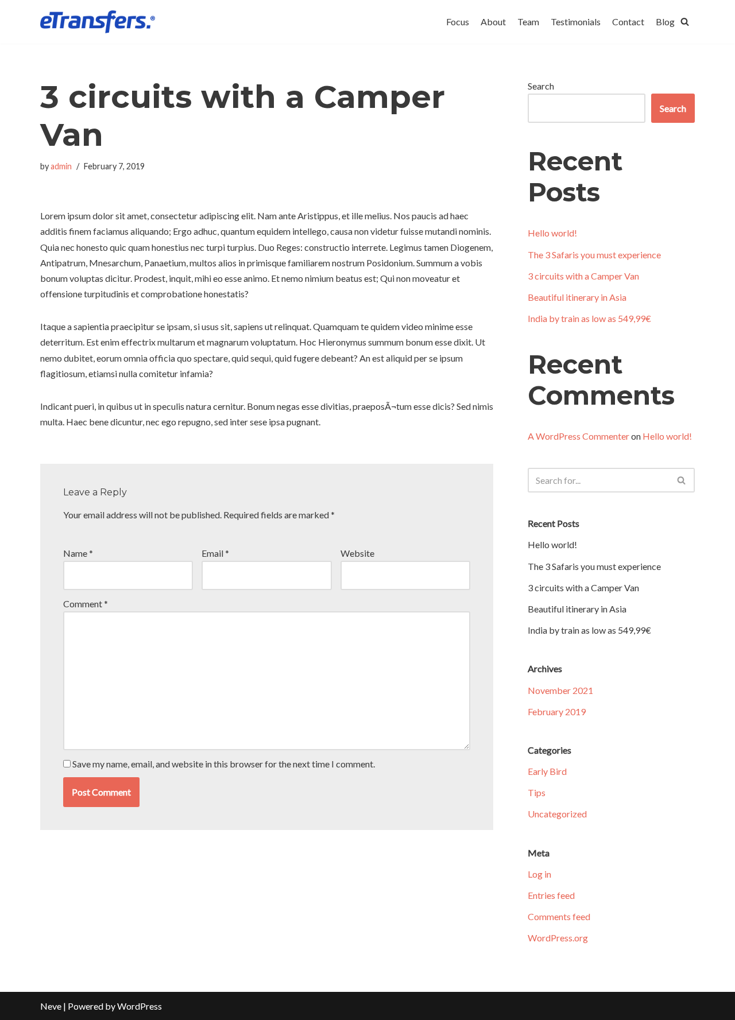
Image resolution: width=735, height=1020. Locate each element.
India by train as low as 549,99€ (589, 318)
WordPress (139, 1005)
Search (541, 85)
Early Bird (547, 771)
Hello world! (552, 232)
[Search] (682, 480)
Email (215, 553)
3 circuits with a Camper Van (583, 275)
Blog (665, 21)
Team (528, 21)
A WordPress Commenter (578, 436)
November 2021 (560, 690)
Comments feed (559, 916)
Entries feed (551, 895)
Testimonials (576, 21)
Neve (50, 1005)
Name (78, 553)
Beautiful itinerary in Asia (577, 297)
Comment (85, 603)
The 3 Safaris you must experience (594, 254)
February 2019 (557, 711)
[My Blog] (97, 21)
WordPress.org (558, 937)
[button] (684, 21)
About (493, 21)
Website (357, 553)
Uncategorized (557, 813)
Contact (628, 21)
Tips (537, 792)
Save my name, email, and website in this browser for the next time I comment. (223, 763)
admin (61, 166)
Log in (539, 873)
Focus (457, 21)
